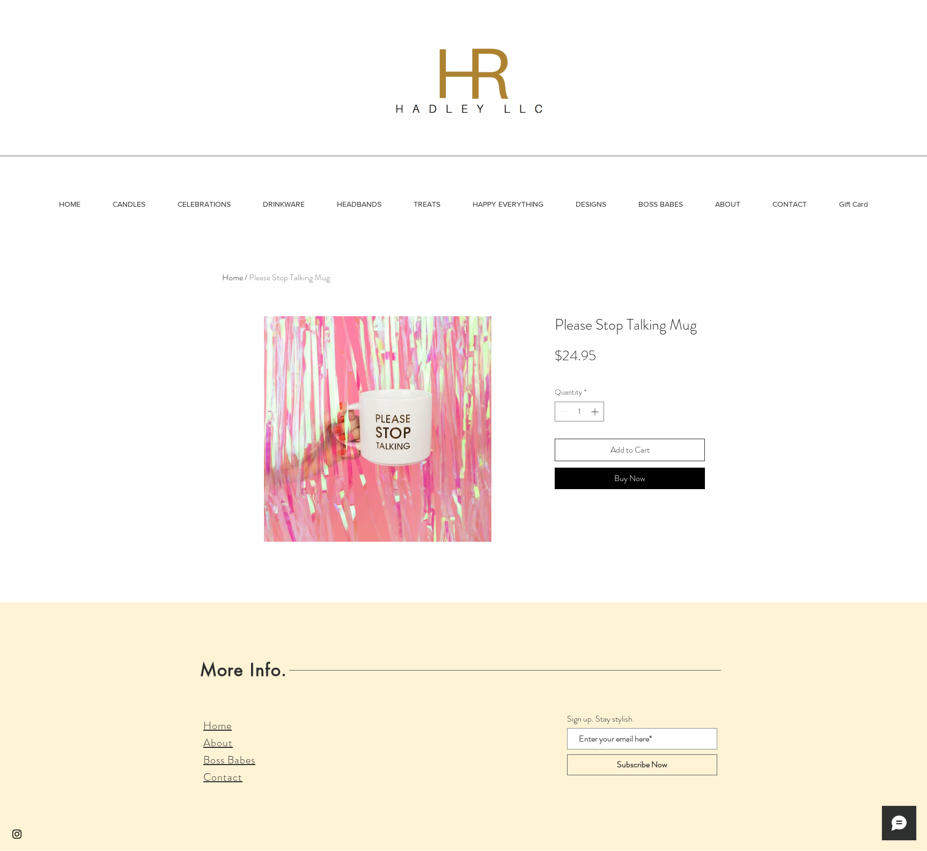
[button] (129, 204)
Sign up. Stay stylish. (601, 719)
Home (232, 277)
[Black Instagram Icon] (17, 834)
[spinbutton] (579, 411)
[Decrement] (563, 411)
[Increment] (595, 411)
